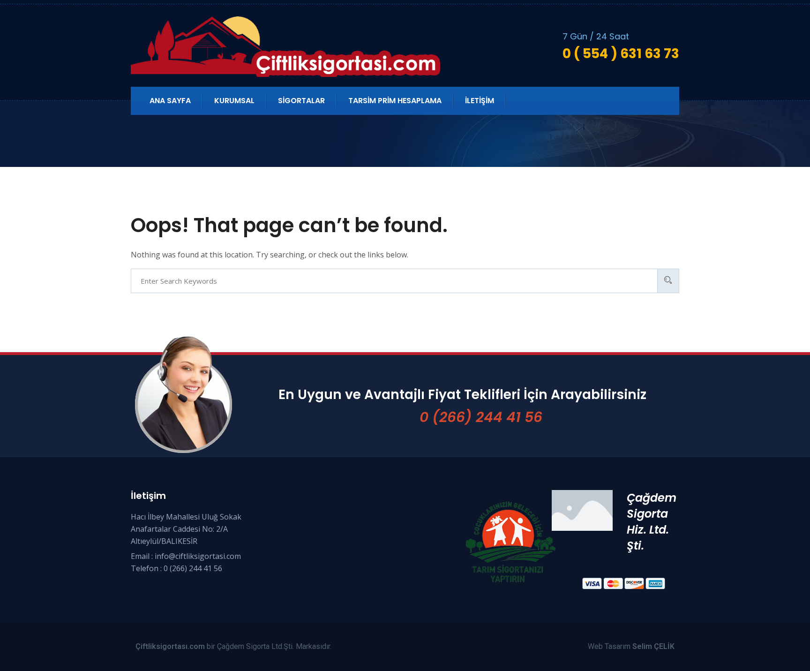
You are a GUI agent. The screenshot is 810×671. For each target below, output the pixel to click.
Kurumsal (234, 100)
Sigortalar (301, 100)
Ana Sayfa (170, 100)
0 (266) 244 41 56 (481, 417)
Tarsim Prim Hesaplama (395, 100)
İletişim (479, 100)
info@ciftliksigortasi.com (198, 556)
